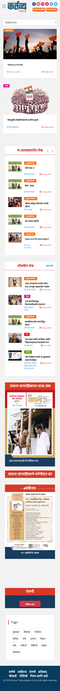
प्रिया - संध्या (29, 186)
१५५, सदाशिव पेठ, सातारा (30, 553)
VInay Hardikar (27, 246)
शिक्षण (43, 639)
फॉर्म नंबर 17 (30, 168)
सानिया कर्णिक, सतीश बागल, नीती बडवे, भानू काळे (30, 366)
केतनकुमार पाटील (29, 309)
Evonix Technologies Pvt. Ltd (25, 680)
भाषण (28, 352)
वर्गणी (12, 672)
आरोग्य (33, 639)
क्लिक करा (30, 604)
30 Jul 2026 (46, 363)
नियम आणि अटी (39, 676)
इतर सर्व (49, 266)
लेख (6, 85)
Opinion (9, 30)
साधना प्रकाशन (52, 9)
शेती (24, 639)
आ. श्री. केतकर (31, 290)
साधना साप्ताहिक (39, 9)
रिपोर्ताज (37, 632)
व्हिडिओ (34, 645)
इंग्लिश (15, 639)
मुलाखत (16, 632)
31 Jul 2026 (46, 345)
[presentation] (47, 151)
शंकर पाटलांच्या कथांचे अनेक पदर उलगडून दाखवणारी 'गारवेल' (37, 285)
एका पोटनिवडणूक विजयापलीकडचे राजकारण (35, 303)
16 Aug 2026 (46, 227)
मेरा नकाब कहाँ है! (32, 221)
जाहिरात (22, 672)
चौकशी (13, 676)
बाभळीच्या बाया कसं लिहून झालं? (35, 323)
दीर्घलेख (27, 632)
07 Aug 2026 (46, 290)
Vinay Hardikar (14, 71)
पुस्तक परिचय (31, 198)
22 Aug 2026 (46, 192)
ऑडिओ (23, 645)
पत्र (27, 334)
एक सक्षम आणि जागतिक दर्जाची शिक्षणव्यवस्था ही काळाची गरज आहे (37, 342)
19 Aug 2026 (46, 210)
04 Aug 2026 (46, 307)
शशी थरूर (29, 345)
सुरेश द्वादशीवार (13, 127)
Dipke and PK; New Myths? (37, 239)
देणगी (33, 672)
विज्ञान (44, 645)
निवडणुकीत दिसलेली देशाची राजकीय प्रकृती (23, 120)
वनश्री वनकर (30, 174)
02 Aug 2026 (46, 328)
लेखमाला (16, 652)
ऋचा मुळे (29, 210)
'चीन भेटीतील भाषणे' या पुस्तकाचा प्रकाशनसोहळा (37, 358)
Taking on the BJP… (16, 64)
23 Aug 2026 (46, 174)
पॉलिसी (23, 676)
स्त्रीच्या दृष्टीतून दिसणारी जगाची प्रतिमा (36, 205)
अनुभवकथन (30, 163)
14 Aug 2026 (46, 245)
